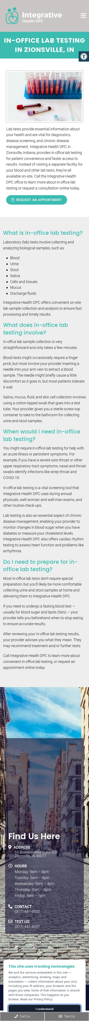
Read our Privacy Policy (36, 999)
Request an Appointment (38, 200)
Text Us (69, 1016)
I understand (45, 1009)
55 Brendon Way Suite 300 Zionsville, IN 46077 (36, 854)
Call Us (24, 1016)
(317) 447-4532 (27, 911)
